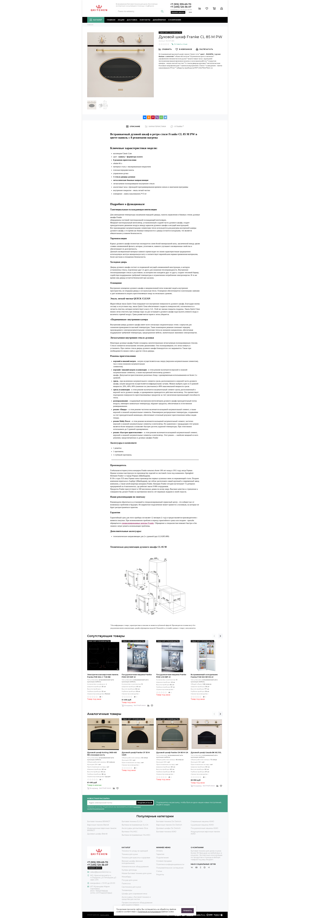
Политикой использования (149, 912)
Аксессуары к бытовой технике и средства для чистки (136, 898)
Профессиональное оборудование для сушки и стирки (137, 904)
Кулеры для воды (129, 870)
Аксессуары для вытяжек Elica (135, 828)
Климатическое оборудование (135, 866)
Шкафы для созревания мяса (134, 894)
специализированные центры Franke (138, 523)
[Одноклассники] (149, 117)
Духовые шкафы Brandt (97, 834)
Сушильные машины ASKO (202, 825)
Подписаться (145, 803)
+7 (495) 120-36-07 (180, 7)
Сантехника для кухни (131, 887)
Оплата (159, 851)
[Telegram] (165, 117)
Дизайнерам (159, 20)
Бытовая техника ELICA (132, 821)
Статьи (159, 871)
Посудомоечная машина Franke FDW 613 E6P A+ (137, 675)
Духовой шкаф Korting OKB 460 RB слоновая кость (102, 753)
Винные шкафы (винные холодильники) (132, 862)
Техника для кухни (130, 854)
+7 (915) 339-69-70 (180, 4)
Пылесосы (126, 883)
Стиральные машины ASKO (202, 821)
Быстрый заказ (140, 705)
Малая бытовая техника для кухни (136, 873)
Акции (121, 20)
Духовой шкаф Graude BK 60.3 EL (206, 752)
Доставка (132, 20)
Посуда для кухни (129, 880)
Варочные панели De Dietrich (169, 825)
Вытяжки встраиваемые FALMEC (136, 835)
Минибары (126, 877)
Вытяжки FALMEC (129, 832)
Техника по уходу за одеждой (135, 851)
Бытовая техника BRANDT (98, 821)
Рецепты (160, 874)
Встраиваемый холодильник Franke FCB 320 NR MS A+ (204, 675)
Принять (187, 911)
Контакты (145, 20)
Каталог (97, 20)
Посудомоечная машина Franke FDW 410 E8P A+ (171, 675)
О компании (174, 20)
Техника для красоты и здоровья (136, 858)
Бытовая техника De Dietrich (168, 821)
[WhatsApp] (161, 117)
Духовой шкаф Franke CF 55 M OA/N (136, 753)
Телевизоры (127, 890)
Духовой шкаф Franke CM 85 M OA (172, 752)
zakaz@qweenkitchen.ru (100, 872)
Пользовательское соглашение (169, 868)
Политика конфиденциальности (170, 864)
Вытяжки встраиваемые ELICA (135, 825)
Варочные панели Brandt (98, 825)
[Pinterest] (153, 117)
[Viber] (157, 117)
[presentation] (214, 636)
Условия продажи (164, 861)
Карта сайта (104, 915)
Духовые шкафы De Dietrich (168, 828)
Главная (111, 20)
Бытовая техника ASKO (166, 832)
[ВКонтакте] (145, 117)
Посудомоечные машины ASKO (204, 828)
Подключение (162, 858)
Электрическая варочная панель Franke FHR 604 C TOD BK (102, 675)
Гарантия (160, 854)
